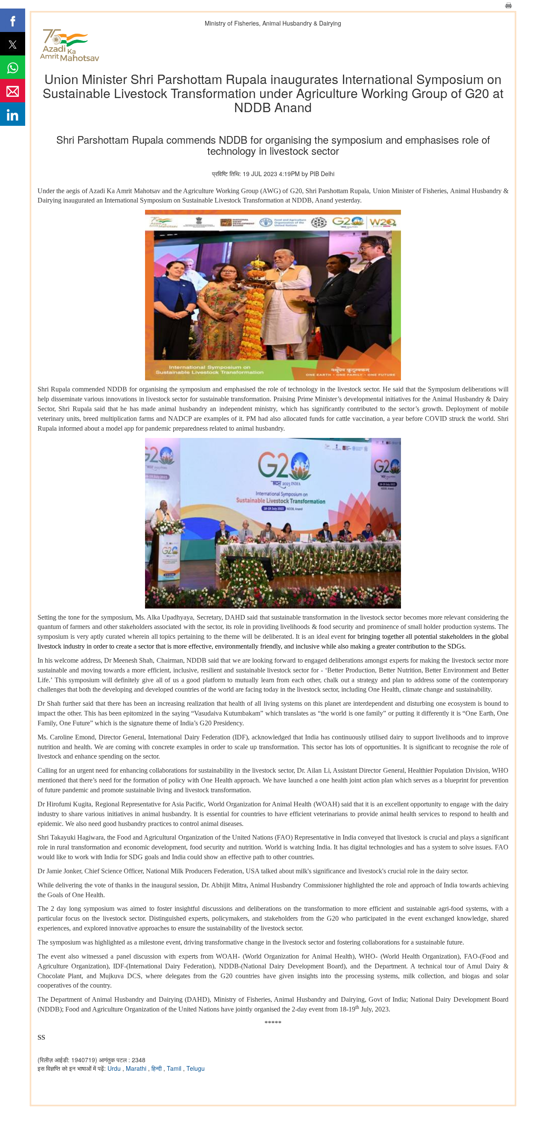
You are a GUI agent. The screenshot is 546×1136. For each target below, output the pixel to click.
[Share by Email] (12, 90)
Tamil (175, 1068)
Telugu (195, 1068)
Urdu (114, 1068)
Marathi (137, 1068)
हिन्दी (157, 1068)
